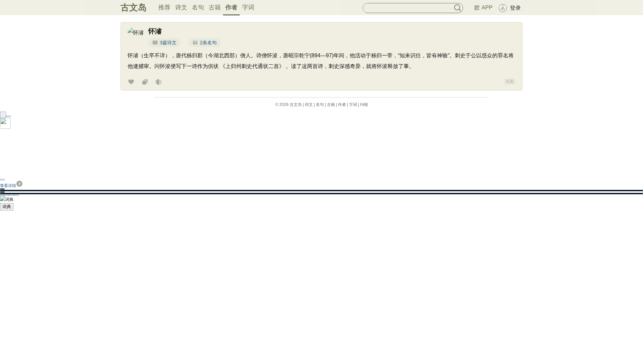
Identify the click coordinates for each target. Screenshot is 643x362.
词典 (6, 206)
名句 (198, 7)
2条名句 (208, 42)
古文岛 (134, 7)
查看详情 (8, 185)
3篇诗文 (168, 42)
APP (487, 7)
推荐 (164, 7)
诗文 (181, 7)
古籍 (215, 7)
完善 (510, 81)
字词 (248, 7)
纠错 (364, 104)
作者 (231, 7)
